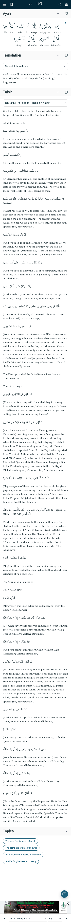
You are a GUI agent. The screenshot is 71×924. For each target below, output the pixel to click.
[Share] (59, 4)
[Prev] (4, 918)
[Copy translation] (66, 55)
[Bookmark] (11, 4)
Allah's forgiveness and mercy (20, 861)
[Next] (66, 918)
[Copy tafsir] (66, 92)
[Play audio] (65, 22)
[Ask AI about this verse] (64, 894)
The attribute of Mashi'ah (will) (21, 847)
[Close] (68, 904)
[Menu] (4, 4)
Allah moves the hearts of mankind (23, 854)
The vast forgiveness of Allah (20, 841)
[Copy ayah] (66, 13)
